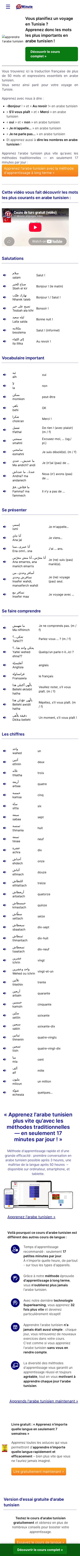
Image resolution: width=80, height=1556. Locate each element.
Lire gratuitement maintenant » (38, 1471)
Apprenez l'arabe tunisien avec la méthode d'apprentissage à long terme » (39, 170)
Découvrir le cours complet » (45, 54)
